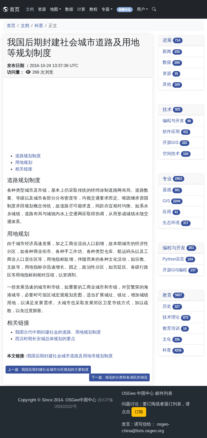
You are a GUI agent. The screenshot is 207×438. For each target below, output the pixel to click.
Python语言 (178, 258)
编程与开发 (177, 120)
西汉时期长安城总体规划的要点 (45, 338)
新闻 (171, 51)
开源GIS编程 (179, 269)
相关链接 (23, 168)
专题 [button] (105, 9)
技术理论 (175, 317)
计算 (81, 9)
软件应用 (175, 131)
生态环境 (175, 222)
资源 (42, 9)
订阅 (139, 412)
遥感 (171, 189)
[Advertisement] (77, 117)
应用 (170, 211)
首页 (14, 9)
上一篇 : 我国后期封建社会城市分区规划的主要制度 (48, 369)
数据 (69, 9)
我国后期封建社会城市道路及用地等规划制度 (70, 355)
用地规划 (23, 162)
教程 (93, 9)
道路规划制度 (28, 155)
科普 (39, 25)
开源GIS (175, 142)
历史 (171, 306)
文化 (171, 339)
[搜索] (154, 9)
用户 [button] (141, 9)
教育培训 (175, 328)
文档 (30, 9)
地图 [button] (54, 9)
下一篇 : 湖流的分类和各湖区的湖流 (119, 377)
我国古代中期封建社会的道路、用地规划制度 (58, 332)
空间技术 (175, 153)
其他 (171, 84)
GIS (171, 200)
